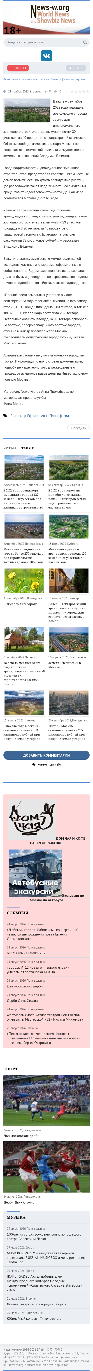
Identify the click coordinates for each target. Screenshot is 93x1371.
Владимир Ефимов (25, 415)
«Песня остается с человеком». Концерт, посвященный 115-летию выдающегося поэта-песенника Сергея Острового (43, 1038)
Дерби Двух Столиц (22, 1000)
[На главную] (53, 13)
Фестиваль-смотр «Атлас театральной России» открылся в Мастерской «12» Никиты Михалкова (45, 1017)
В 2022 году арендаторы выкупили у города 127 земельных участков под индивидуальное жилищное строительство (23, 498)
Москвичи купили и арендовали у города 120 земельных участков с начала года (67, 555)
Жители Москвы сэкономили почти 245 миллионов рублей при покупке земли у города (66, 732)
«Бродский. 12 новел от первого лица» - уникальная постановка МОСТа (38, 969)
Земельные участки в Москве (64, 665)
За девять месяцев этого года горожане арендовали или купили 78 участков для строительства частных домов (24, 673)
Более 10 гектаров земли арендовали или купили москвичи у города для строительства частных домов (67, 612)
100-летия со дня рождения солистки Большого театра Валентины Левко (44, 1236)
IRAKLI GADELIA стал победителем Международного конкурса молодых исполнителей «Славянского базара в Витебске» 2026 (44, 1283)
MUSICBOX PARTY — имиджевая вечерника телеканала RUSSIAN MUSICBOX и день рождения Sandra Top (46, 1257)
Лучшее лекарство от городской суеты (37, 1304)
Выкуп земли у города (20, 604)
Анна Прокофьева (55, 415)
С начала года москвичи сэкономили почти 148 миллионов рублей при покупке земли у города (21, 732)
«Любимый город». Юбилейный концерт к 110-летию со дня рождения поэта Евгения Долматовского (43, 934)
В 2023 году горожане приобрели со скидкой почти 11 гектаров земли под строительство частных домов (67, 498)
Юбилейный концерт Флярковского (34, 1318)
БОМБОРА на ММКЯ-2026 (27, 953)
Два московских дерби (25, 986)
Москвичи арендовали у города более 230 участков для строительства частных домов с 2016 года (23, 555)
